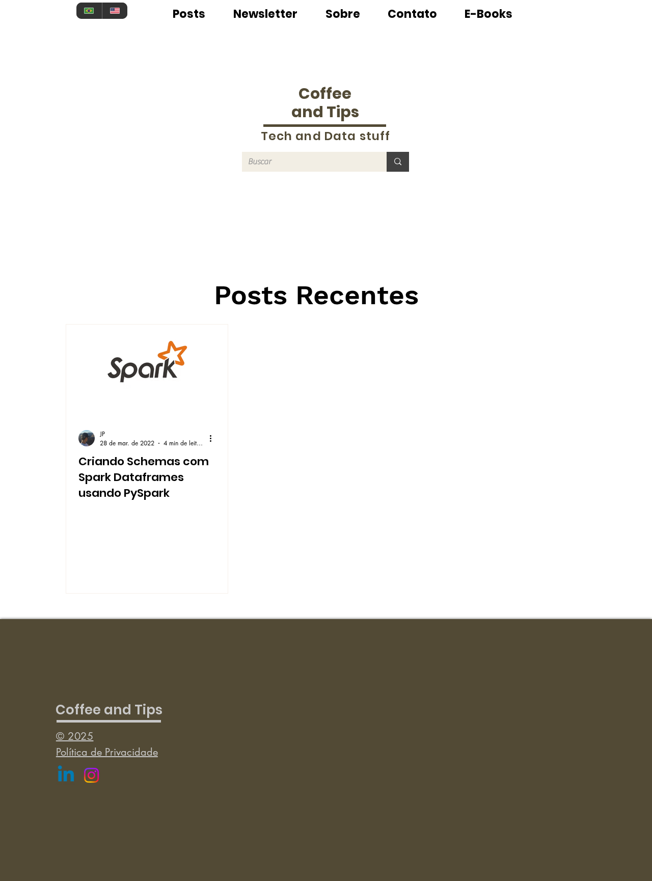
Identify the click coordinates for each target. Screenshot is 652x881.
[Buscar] (398, 162)
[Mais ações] (214, 438)
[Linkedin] (66, 775)
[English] (115, 11)
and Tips (325, 112)
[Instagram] (91, 775)
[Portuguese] (89, 11)
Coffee (324, 93)
